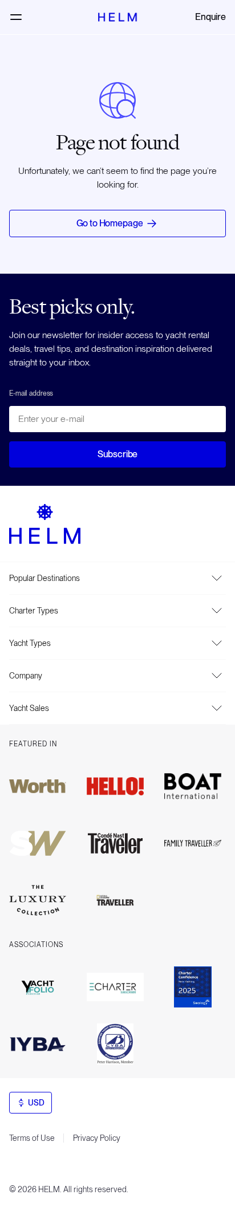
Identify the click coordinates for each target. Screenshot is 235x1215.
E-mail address (31, 393)
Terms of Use (32, 1138)
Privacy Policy (96, 1138)
